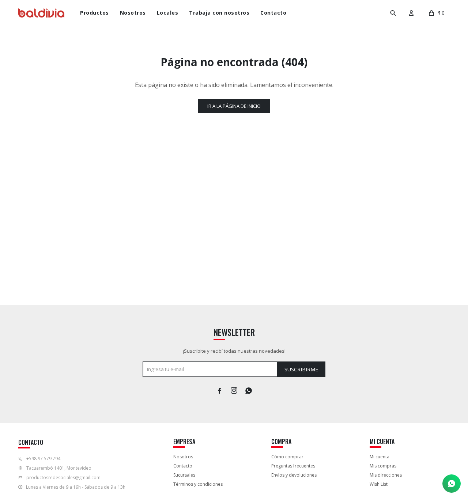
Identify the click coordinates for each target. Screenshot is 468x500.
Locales (167, 12)
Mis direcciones (386, 475)
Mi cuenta (379, 457)
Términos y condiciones (198, 484)
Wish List (379, 484)
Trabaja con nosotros (219, 12)
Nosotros (133, 12)
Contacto (273, 12)
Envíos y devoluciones (294, 475)
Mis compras (383, 466)
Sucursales (184, 475)
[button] (393, 13)
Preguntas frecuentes (293, 466)
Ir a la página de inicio (234, 106)
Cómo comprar (287, 457)
